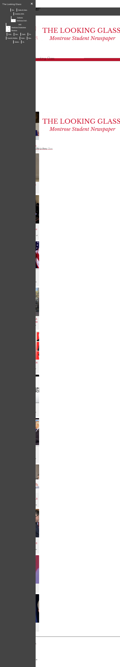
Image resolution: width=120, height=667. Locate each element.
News (14, 10)
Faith (30, 34)
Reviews (14, 30)
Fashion (24, 34)
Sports (17, 34)
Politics (10, 34)
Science (23, 38)
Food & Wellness (13, 38)
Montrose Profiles (22, 21)
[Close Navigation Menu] (31, 3)
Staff (24, 42)
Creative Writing (20, 14)
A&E (19, 24)
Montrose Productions (18, 27)
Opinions (17, 42)
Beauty (30, 38)
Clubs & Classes (23, 10)
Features (20, 18)
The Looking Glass (11, 4)
